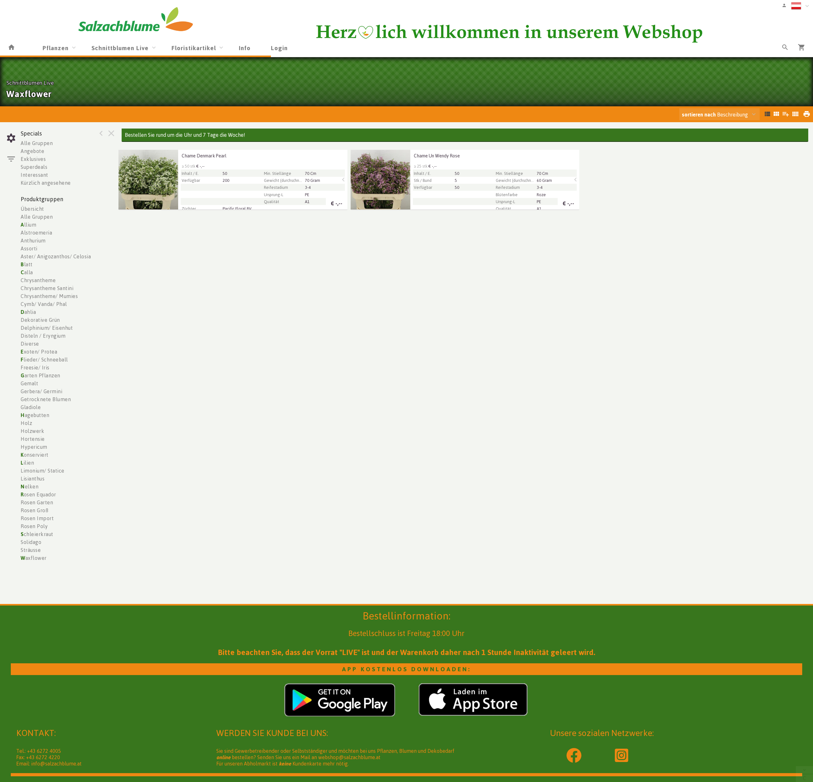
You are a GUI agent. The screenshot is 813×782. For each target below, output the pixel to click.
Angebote (32, 151)
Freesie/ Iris (35, 367)
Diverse (30, 344)
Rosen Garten (37, 502)
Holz (26, 423)
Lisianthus (32, 478)
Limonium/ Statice (42, 470)
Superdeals (34, 167)
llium (28, 225)
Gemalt (29, 383)
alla (27, 272)
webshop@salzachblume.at (349, 757)
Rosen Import (37, 518)
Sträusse (31, 550)
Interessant (34, 175)
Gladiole (31, 407)
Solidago (31, 542)
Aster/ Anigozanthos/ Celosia (56, 256)
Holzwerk (32, 431)
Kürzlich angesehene (46, 183)
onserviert (35, 455)
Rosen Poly (34, 526)
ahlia (28, 312)
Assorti (29, 248)
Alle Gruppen (37, 143)
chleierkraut (37, 534)
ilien (27, 463)
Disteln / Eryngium (43, 336)
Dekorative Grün (40, 320)
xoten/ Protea (39, 351)
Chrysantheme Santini (47, 288)
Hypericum (34, 447)
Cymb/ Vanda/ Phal (44, 304)
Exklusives (33, 159)
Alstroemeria (36, 232)
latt (27, 264)
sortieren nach (699, 114)
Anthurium (33, 240)
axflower (34, 558)
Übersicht (32, 209)
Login (279, 48)
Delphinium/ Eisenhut (47, 328)
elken (29, 486)
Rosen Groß (34, 510)
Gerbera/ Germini (41, 391)
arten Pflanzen (40, 375)
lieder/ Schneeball (44, 359)
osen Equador (38, 494)
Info (245, 48)
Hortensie (33, 439)
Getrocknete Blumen (46, 399)
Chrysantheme (38, 280)
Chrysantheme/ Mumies (49, 296)
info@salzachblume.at (56, 763)
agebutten (35, 415)
